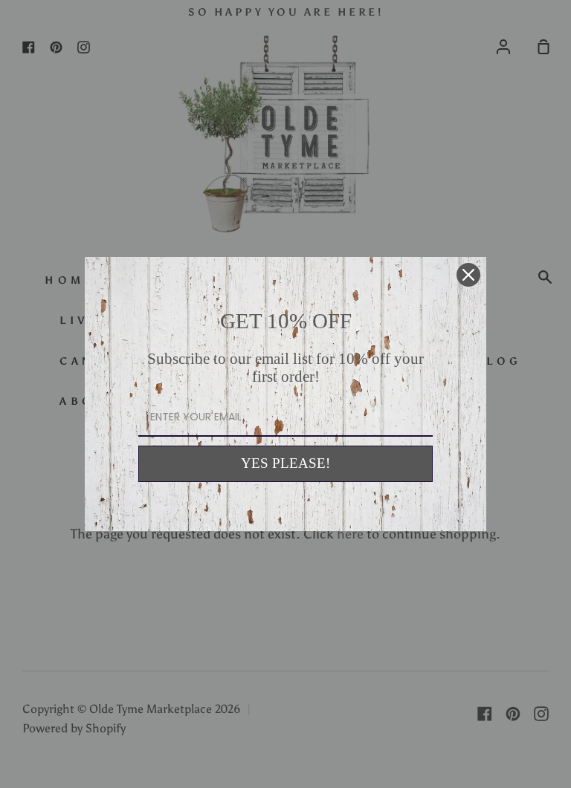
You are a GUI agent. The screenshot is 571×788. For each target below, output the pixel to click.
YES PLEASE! (285, 463)
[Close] (468, 275)
